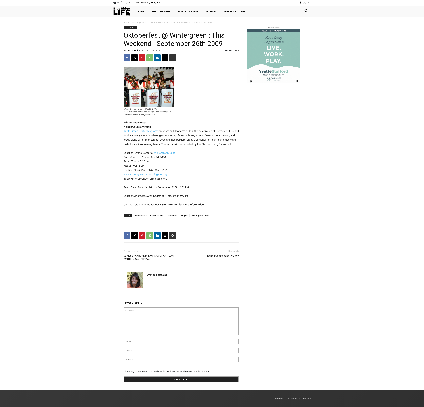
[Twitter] (304, 3)
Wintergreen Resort (165, 152)
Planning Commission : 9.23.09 (222, 255)
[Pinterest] (142, 57)
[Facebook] (300, 3)
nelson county (156, 215)
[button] (306, 10)
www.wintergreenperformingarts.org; (146, 174)
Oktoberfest (172, 215)
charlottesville (140, 215)
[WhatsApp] (149, 57)
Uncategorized (139, 22)
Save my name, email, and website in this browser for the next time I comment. (167, 371)
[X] (134, 57)
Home (126, 22)
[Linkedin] (157, 57)
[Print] (172, 57)
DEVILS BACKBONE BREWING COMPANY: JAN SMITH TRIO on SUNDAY (149, 257)
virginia (184, 215)
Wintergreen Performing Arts (141, 131)
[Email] (165, 57)
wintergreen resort (200, 215)
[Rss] (309, 3)
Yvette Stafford (134, 50)
